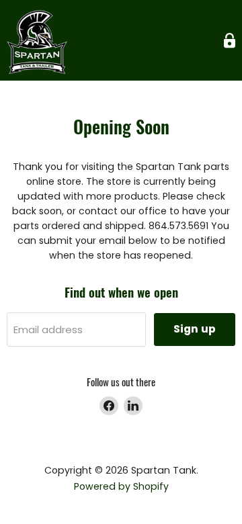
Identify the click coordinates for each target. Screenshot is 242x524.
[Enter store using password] (229, 41)
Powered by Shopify (121, 486)
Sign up (194, 329)
